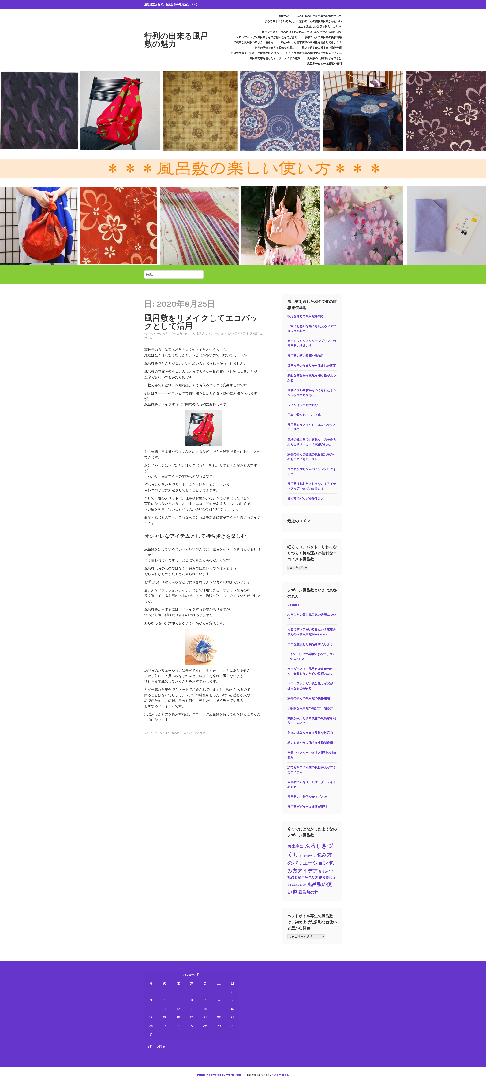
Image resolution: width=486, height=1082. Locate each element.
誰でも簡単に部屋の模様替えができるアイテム (314, 53)
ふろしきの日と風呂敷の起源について (319, 16)
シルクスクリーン (308, 856)
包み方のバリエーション (211, 333)
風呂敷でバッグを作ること (305, 498)
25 (165, 1026)
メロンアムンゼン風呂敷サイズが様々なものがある (266, 37)
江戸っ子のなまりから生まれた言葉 (311, 365)
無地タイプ (326, 871)
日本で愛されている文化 (304, 415)
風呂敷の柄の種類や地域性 (305, 356)
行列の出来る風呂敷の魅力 (176, 40)
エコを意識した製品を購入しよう (318, 26)
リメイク (165, 732)
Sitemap (283, 16)
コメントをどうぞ (194, 732)
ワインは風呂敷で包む (302, 405)
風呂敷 (176, 732)
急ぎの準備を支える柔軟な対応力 (275, 47)
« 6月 (148, 1047)
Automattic (280, 1074)
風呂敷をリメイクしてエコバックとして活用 (201, 322)
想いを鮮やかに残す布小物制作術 (322, 47)
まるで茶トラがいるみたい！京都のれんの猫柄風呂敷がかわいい (303, 21)
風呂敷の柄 (308, 892)
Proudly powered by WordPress (219, 1074)
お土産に (295, 846)
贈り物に (326, 877)
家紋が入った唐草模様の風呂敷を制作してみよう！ (311, 42)
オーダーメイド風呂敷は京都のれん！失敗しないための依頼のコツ (302, 32)
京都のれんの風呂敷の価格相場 (323, 37)
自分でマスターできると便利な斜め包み (255, 53)
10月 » (160, 1047)
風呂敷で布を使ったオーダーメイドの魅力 (274, 58)
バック (155, 732)
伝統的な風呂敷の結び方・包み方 (253, 42)
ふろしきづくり (186, 333)
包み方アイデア (236, 333)
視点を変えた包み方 (302, 877)
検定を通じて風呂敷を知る (305, 316)
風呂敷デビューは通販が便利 (324, 63)
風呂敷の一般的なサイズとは (324, 58)
